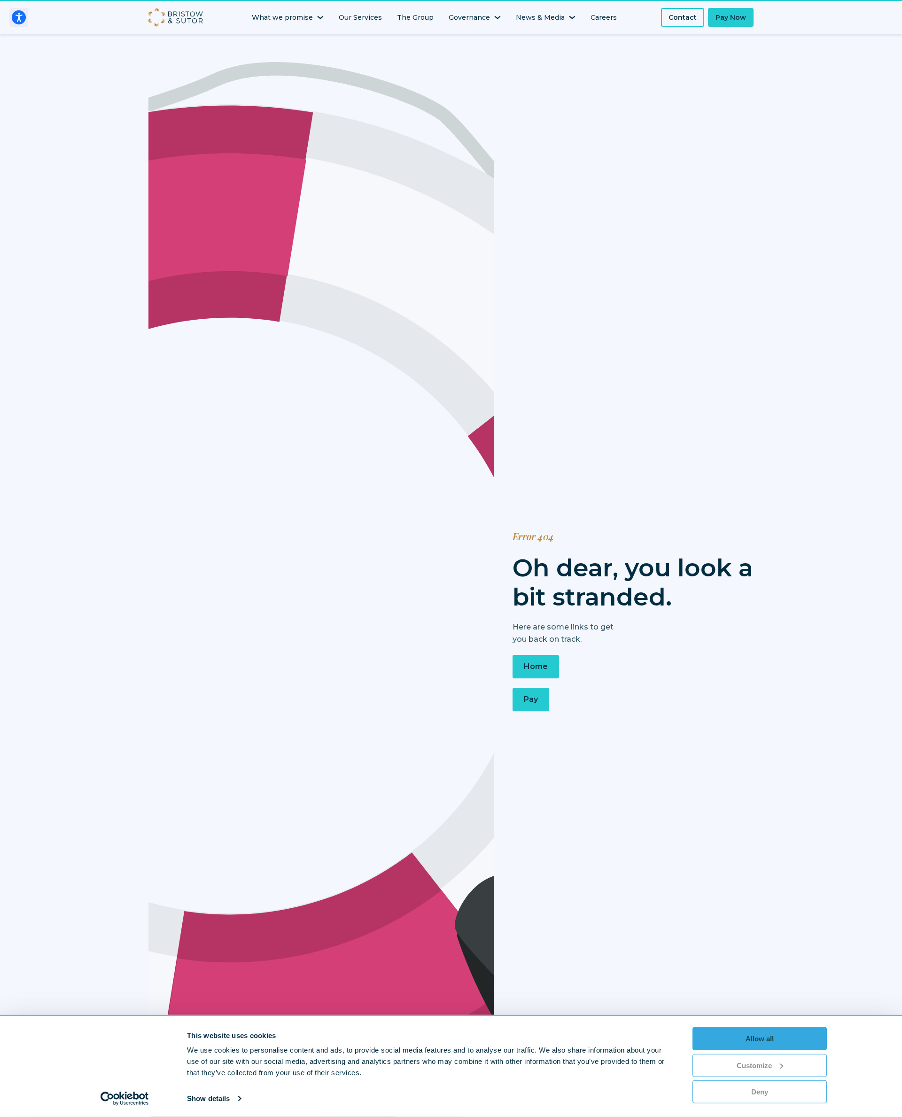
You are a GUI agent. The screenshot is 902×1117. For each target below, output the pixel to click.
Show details (208, 1098)
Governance (469, 17)
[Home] (177, 17)
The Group (415, 17)
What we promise (282, 17)
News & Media (540, 17)
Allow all (760, 1039)
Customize (754, 1065)
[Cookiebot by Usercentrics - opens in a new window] (125, 1099)
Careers (604, 17)
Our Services (360, 17)
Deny (759, 1092)
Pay (531, 699)
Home (536, 666)
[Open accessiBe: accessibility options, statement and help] (19, 17)
